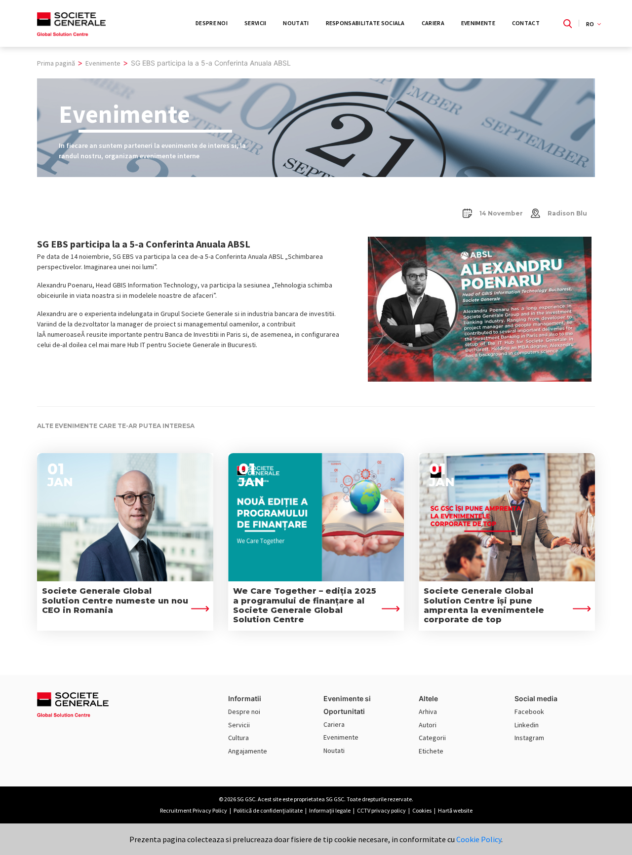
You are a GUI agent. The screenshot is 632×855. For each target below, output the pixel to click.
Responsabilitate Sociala (365, 23)
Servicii (255, 23)
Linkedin (526, 724)
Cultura (238, 737)
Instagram (529, 737)
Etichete (431, 751)
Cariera (433, 23)
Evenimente (478, 23)
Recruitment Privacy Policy (193, 810)
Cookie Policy (478, 839)
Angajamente (247, 751)
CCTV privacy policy (381, 810)
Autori (427, 724)
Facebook (529, 711)
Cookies (422, 810)
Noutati (296, 23)
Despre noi (244, 711)
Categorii (432, 737)
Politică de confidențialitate (268, 810)
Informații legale (330, 810)
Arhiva (428, 711)
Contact (526, 23)
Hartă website (455, 810)
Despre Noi (212, 23)
